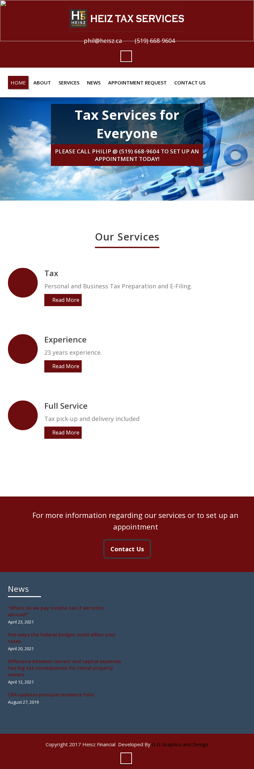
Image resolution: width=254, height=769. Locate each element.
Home (18, 82)
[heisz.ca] (127, 16)
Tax (51, 273)
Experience (65, 339)
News (94, 82)
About (42, 82)
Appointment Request (137, 82)
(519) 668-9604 (155, 41)
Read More (65, 300)
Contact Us (189, 82)
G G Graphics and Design (180, 744)
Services (69, 82)
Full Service (66, 405)
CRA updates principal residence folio (51, 694)
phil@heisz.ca (103, 41)
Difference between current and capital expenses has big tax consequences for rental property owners (64, 668)
